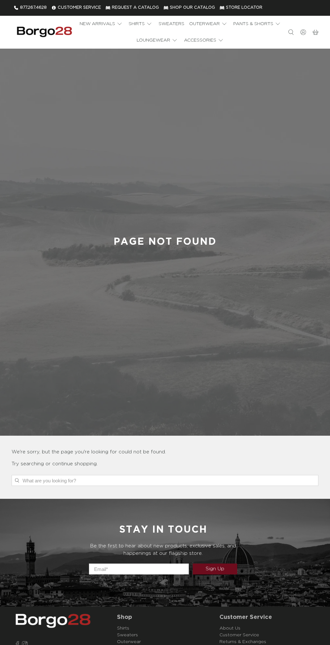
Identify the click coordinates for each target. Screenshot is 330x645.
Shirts (137, 24)
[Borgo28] (44, 32)
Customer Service (239, 635)
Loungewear (153, 40)
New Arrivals (97, 24)
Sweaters (171, 24)
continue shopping (74, 464)
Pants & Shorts (253, 24)
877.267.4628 (33, 7)
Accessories (200, 40)
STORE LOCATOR (244, 7)
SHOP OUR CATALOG (192, 7)
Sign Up (215, 569)
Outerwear (204, 24)
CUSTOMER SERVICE (79, 7)
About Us (229, 628)
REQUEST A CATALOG (135, 7)
